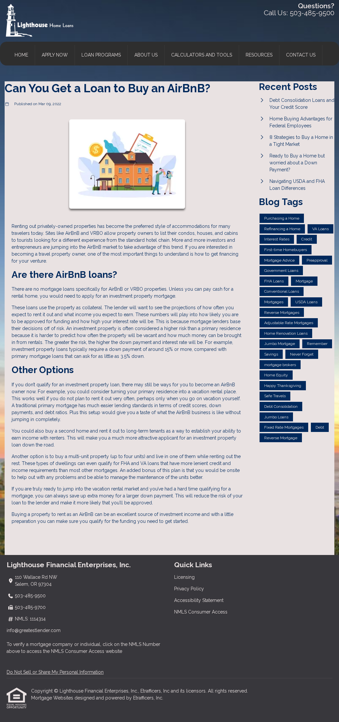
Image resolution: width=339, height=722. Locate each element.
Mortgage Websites (52, 698)
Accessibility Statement (198, 600)
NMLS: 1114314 (30, 618)
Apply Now (55, 55)
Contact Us (300, 55)
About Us (146, 55)
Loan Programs (101, 55)
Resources (259, 55)
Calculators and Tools (201, 55)
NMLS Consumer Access (200, 612)
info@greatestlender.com (34, 630)
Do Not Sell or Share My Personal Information (55, 672)
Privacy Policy (189, 588)
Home (21, 55)
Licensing (184, 577)
